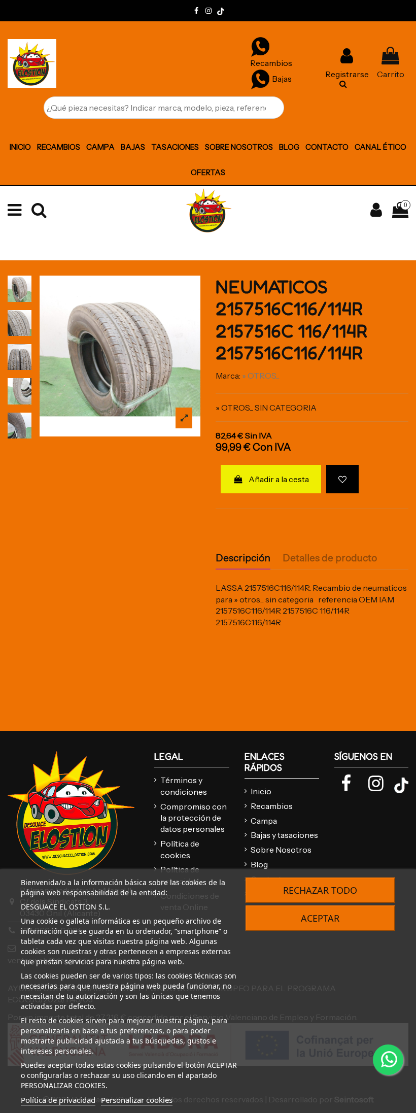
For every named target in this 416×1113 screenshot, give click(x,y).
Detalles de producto (330, 558)
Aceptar (320, 918)
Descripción (243, 558)
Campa (264, 821)
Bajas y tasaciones (284, 835)
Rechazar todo (320, 890)
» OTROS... (261, 375)
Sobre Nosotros (281, 850)
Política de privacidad (58, 1100)
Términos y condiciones (183, 785)
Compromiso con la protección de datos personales (193, 817)
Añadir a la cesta (279, 479)
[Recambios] (260, 46)
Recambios (272, 806)
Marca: (228, 375)
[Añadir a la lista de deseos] (342, 479)
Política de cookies (179, 849)
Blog (259, 864)
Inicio (261, 791)
